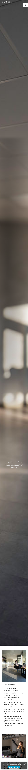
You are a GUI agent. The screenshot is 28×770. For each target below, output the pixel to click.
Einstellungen (14, 767)
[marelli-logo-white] (7, 2)
